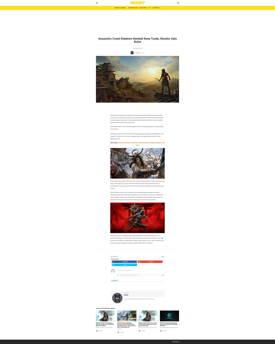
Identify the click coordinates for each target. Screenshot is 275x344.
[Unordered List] (128, 275)
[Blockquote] (130, 275)
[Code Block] (132, 275)
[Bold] (118, 275)
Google (151, 261)
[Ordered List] (126, 275)
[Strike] (124, 275)
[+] (138, 275)
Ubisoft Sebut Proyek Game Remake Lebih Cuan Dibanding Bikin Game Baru (105, 324)
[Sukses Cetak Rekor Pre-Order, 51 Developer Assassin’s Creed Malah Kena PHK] (148, 316)
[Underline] (122, 275)
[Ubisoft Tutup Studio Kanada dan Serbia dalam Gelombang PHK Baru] (169, 316)
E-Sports (155, 8)
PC (149, 8)
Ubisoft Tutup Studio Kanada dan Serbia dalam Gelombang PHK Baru (168, 324)
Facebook (125, 261)
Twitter (125, 265)
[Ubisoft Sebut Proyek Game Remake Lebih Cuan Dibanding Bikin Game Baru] (105, 316)
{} (135, 275)
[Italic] (120, 275)
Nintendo (143, 8)
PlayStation (133, 8)
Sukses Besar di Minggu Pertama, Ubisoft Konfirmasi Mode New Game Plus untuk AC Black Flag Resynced (126, 325)
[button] (97, 2)
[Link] (134, 275)
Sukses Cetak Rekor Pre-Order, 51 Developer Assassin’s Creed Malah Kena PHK (148, 324)
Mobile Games (120, 8)
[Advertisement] (137, 23)
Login (162, 256)
